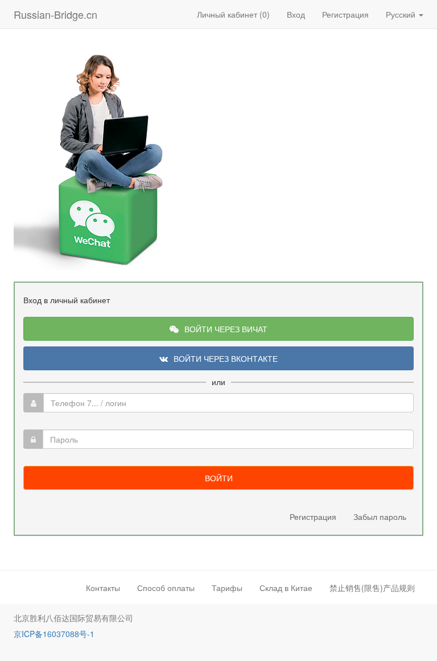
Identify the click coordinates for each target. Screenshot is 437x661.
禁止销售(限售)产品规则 (372, 587)
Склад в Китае (285, 587)
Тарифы (227, 587)
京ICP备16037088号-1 (54, 633)
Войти (219, 478)
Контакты (103, 587)
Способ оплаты (166, 587)
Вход (296, 14)
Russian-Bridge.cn (55, 14)
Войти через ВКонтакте (226, 358)
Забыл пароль (379, 516)
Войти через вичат (225, 328)
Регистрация (345, 14)
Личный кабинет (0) (233, 14)
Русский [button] (402, 14)
